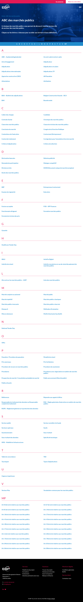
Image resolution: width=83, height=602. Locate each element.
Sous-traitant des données (10, 437)
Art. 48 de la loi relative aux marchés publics (16, 524)
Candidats (47, 115)
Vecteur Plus (6, 490)
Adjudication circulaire (51, 66)
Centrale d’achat (7, 119)
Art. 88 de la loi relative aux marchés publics (58, 548)
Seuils (45, 428)
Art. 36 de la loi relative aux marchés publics (16, 514)
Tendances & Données (48, 572)
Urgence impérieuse (8, 476)
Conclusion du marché (9, 129)
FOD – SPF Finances (50, 206)
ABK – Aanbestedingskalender (11, 57)
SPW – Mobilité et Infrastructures (12, 442)
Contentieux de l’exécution (10, 134)
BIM (3, 100)
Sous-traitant (48, 433)
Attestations (6, 81)
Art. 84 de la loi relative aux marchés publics (16, 543)
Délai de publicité (49, 158)
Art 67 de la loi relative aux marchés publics (57, 505)
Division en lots (7, 168)
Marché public (48, 294)
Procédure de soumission (52, 367)
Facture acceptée (7, 206)
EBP (3, 187)
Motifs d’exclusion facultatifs (53, 314)
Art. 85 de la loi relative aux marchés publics (58, 543)
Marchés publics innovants (10, 304)
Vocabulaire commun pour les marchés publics (58, 490)
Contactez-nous (66, 578)
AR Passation (48, 76)
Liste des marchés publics (52, 280)
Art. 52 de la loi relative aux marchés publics (58, 524)
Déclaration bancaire (8, 158)
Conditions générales (68, 570)
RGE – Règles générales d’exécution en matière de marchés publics (62, 403)
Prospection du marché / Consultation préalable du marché (20, 378)
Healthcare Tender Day (9, 245)
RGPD (64, 572)
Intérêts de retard (7, 264)
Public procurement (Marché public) (55, 378)
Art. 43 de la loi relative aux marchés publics (58, 519)
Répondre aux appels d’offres (53, 397)
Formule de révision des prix (11, 216)
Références (5, 397)
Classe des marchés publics (10, 124)
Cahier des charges (8, 115)
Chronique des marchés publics (53, 119)
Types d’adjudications (50, 461)
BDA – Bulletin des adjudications (12, 95)
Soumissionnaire (7, 433)
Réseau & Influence (47, 575)
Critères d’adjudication (9, 144)
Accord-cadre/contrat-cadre (53, 57)
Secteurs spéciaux (7, 428)
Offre (3, 343)
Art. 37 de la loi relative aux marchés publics (58, 514)
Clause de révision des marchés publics (56, 124)
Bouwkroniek (48, 100)
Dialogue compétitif (50, 163)
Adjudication (6, 66)
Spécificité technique (50, 437)
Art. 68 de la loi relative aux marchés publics (58, 534)
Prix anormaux (6, 362)
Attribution (47, 81)
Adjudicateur (48, 62)
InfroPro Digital (48, 259)
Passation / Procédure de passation (13, 357)
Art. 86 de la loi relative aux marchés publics (16, 548)
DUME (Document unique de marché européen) (59, 168)
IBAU (3, 259)
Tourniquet (5, 461)
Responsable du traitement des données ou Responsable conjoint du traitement (20, 403)
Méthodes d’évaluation (51, 309)
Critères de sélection (50, 144)
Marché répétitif (7, 299)
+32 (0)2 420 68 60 (9, 582)
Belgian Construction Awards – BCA (55, 95)
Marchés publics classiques (52, 299)
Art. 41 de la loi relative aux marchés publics (16, 519)
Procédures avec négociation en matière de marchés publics (60, 372)
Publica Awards (7, 383)
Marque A (5, 309)
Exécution (47, 192)
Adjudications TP (49, 71)
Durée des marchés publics (10, 173)
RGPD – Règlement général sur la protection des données (20, 408)
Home (3, 16)
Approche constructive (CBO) (11, 76)
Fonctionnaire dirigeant (9, 211)
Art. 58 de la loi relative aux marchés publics (58, 529)
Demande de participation (10, 163)
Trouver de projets (47, 570)
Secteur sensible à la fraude (52, 423)
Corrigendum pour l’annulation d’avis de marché (59, 139)
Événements (25, 573)
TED (45, 457)
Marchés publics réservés (52, 304)
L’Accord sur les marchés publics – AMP (14, 280)
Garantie (4, 230)
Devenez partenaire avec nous (30, 575)
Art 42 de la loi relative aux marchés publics (15, 505)
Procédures (5, 371)
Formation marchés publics (52, 211)
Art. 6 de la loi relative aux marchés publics (15, 534)
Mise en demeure (7, 314)
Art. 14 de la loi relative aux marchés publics (58, 510)
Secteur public (6, 423)
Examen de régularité (8, 192)
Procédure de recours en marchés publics (15, 367)
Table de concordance (9, 457)
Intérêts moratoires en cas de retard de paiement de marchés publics (60, 265)
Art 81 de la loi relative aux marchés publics (15, 510)
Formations (25, 572)
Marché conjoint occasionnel (11, 294)
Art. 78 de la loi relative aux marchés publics (58, 539)
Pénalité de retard (49, 357)
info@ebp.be (7, 584)
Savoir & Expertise (47, 573)
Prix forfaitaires (49, 362)
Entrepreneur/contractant (52, 187)
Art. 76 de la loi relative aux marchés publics (16, 539)
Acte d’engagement (8, 62)
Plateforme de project (28, 570)
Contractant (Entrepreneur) (52, 134)
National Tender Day (8, 328)
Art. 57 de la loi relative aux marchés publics (16, 529)
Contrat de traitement (9, 139)
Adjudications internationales (11, 71)
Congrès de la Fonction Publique (54, 129)
